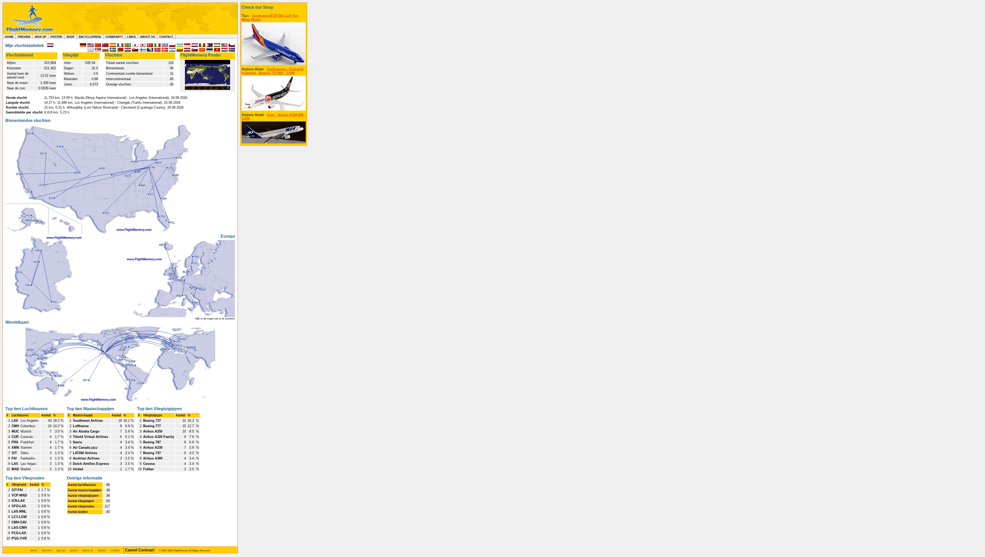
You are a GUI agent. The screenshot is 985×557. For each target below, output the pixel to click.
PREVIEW (24, 36)
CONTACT (166, 36)
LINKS (131, 36)
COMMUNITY (114, 36)
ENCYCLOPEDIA (90, 36)
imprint (102, 550)
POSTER (56, 36)
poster (74, 550)
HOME (9, 36)
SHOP (70, 36)
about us (87, 550)
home (33, 550)
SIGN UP (40, 36)
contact (115, 550)
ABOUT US (147, 36)
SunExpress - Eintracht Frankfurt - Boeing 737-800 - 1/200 (272, 71)
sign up (60, 550)
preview (47, 550)
